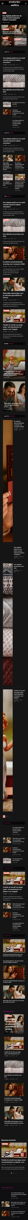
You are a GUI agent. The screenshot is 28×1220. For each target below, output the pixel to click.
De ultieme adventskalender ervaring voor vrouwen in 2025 (7, 42)
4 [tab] (15, 1173)
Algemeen (6, 219)
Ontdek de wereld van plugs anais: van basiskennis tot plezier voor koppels (20, 185)
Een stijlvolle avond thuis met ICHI (19, 43)
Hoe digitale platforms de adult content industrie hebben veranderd (12, 18)
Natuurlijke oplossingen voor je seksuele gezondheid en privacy (12, 32)
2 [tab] (12, 1173)
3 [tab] (14, 1173)
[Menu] (3, 3)
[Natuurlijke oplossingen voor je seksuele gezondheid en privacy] (14, 30)
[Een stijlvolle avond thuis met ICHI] (14, 80)
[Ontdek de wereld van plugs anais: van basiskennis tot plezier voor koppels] (20, 177)
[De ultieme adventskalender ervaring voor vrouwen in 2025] (7, 111)
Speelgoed (6, 310)
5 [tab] (16, 1173)
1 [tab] (11, 1173)
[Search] (25, 3)
